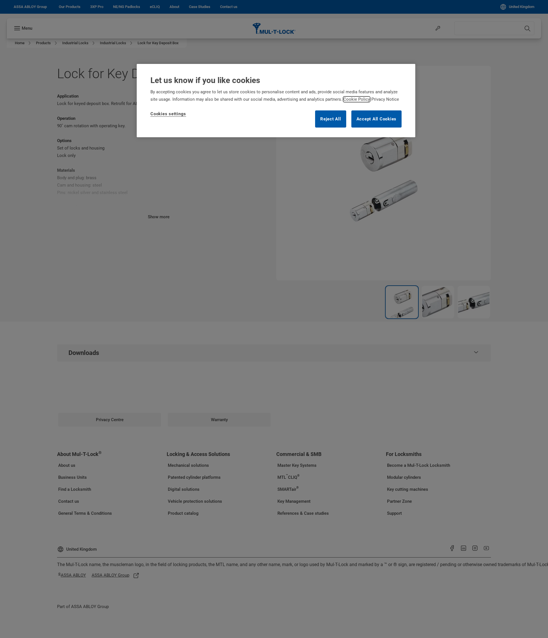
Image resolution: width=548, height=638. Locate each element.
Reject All (330, 119)
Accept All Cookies (376, 119)
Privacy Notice (385, 99)
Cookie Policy (356, 99)
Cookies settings (168, 113)
